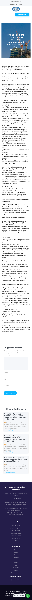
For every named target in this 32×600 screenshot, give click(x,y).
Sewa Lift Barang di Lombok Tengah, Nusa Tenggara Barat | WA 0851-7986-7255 (15, 416)
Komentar (7, 356)
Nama (6, 372)
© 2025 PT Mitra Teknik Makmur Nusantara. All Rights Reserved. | (16, 593)
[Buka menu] (4, 14)
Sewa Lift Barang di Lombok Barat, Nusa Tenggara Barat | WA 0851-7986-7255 (15, 438)
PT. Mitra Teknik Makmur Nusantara (16, 488)
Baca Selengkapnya (11, 430)
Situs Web (6, 386)
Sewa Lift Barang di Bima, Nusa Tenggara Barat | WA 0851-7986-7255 (15, 459)
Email (6, 379)
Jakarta (16, 550)
